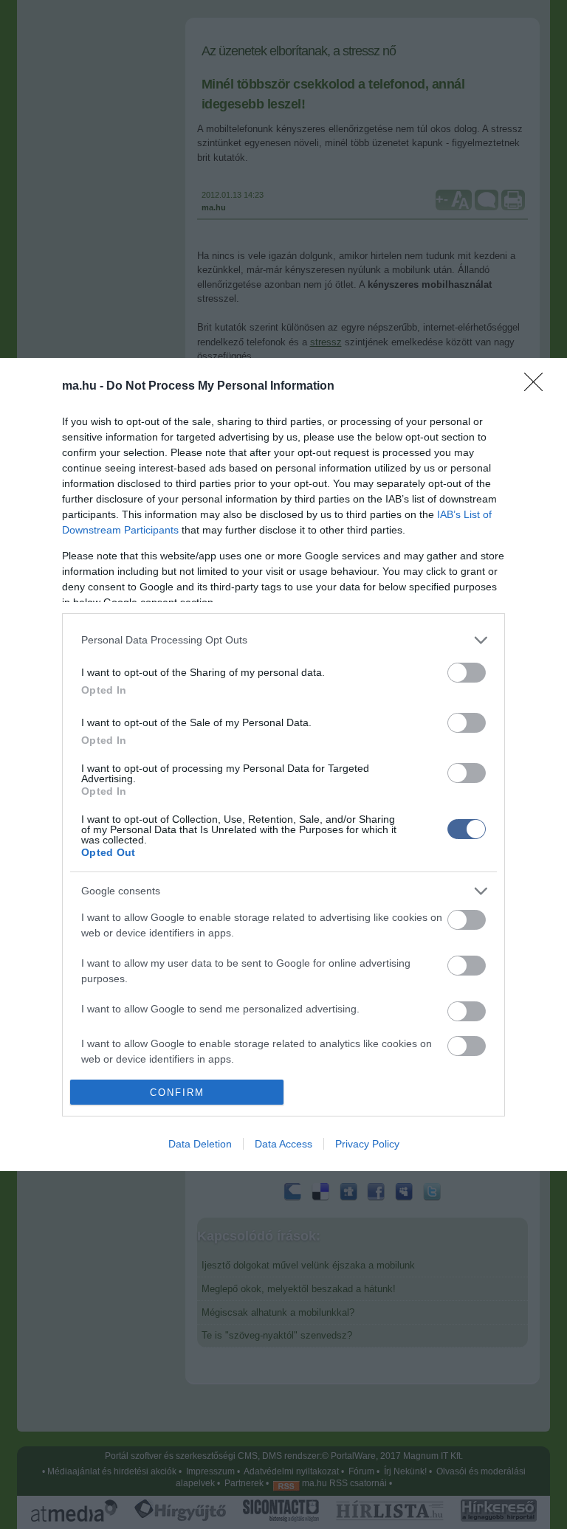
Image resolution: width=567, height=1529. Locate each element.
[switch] (466, 673)
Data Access (283, 1144)
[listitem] (283, 640)
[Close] (538, 387)
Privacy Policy (367, 1144)
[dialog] (283, 765)
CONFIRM (177, 1092)
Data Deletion (200, 1144)
